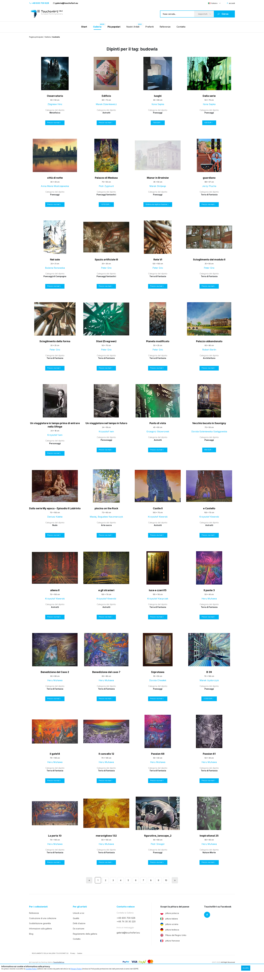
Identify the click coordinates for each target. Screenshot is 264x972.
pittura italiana (171, 918)
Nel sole (55, 259)
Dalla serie (209, 95)
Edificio (106, 95)
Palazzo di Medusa (106, 177)
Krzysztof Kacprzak (157, 598)
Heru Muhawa (209, 598)
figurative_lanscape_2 (157, 835)
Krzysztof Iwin (54, 435)
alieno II (55, 590)
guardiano (209, 177)
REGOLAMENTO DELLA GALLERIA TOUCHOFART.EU (50, 953)
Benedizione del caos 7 (106, 672)
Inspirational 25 (209, 835)
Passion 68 (157, 753)
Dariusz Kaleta (54, 516)
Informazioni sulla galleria (40, 928)
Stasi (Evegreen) (106, 341)
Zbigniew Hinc (55, 104)
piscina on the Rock (106, 508)
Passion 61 (209, 753)
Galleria (48, 37)
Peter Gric (106, 267)
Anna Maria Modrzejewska (55, 186)
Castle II (158, 508)
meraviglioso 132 (106, 835)
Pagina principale (36, 37)
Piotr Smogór (158, 844)
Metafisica (55, 112)
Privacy (72, 953)
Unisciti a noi (78, 913)
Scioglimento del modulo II (209, 259)
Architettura (209, 358)
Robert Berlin (209, 349)
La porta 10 (55, 835)
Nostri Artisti (132, 26)
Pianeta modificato (157, 341)
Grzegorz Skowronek (157, 431)
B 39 (209, 672)
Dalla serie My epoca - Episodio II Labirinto (55, 508)
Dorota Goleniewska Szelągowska (209, 431)
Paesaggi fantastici (106, 194)
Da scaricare (78, 928)
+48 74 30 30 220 (126, 921)
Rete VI (157, 259)
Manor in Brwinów (158, 177)
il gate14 (55, 753)
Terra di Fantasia (209, 194)
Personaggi (55, 443)
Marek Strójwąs (157, 186)
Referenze (165, 26)
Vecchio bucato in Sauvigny (209, 423)
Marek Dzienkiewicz (106, 104)
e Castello (209, 508)
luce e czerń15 (158, 590)
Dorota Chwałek (157, 680)
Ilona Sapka (158, 104)
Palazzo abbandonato (209, 341)
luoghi (158, 95)
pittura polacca (172, 913)
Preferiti (149, 26)
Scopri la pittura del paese (174, 906)
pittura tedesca (172, 930)
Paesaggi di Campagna (54, 276)
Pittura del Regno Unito (175, 935)
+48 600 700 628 (40, 3)
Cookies (79, 953)
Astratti (106, 112)
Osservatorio (55, 95)
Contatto (181, 26)
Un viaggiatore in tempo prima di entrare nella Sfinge (55, 425)
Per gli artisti (80, 906)
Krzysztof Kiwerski (157, 516)
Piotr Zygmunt (106, 186)
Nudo (54, 525)
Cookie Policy (31, 969)
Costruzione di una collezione (42, 918)
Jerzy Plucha (209, 186)
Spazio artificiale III (106, 259)
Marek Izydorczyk (209, 680)
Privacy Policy (76, 969)
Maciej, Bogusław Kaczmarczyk (106, 516)
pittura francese (172, 941)
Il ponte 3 (209, 590)
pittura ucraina (171, 924)
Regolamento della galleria (85, 934)
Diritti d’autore (79, 923)
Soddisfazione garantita (40, 923)
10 (166, 880)
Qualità (76, 918)
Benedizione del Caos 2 (55, 672)
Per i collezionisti (38, 906)
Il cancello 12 (106, 753)
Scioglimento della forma (54, 341)
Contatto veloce (126, 906)
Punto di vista (157, 423)
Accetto (246, 968)
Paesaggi (157, 112)
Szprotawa (157, 672)
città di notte (55, 177)
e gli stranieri (106, 590)
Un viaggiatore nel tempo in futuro (106, 423)
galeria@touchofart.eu (66, 3)
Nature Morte (209, 852)
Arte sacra (106, 525)
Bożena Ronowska (55, 267)
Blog (31, 934)
